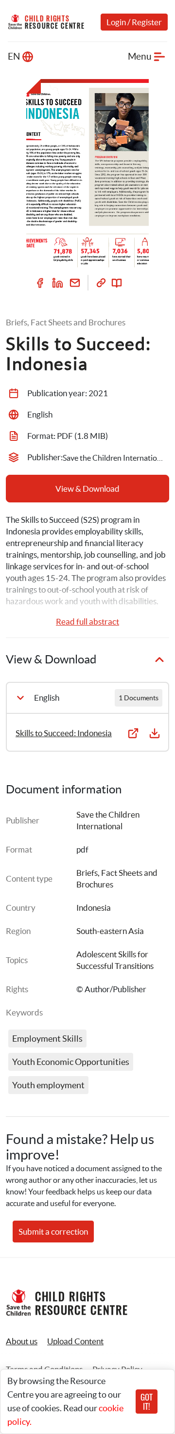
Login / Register (134, 22)
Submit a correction (53, 1231)
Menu (140, 56)
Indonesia (93, 907)
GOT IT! (146, 1401)
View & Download (87, 488)
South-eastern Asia (110, 930)
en (14, 56)
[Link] (101, 282)
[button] (75, 1341)
